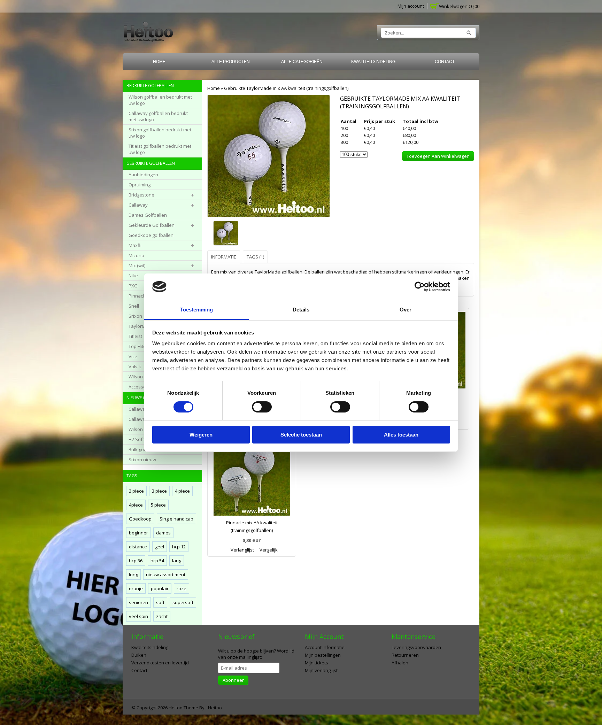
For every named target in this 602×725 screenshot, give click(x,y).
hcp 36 (135, 560)
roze (181, 588)
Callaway (138, 205)
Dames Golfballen (148, 215)
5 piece (158, 505)
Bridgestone (141, 195)
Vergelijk (268, 550)
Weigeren (201, 435)
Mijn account (411, 6)
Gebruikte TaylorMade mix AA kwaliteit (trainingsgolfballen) (286, 88)
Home (159, 61)
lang (176, 560)
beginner (138, 533)
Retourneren (405, 655)
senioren (138, 602)
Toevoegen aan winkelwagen (438, 156)
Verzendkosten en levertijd (160, 663)
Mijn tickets (316, 663)
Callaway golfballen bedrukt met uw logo (158, 116)
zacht (162, 616)
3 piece (159, 491)
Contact (445, 61)
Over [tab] (405, 310)
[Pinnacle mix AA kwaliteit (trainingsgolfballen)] (251, 479)
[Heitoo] (148, 33)
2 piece (136, 491)
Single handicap (176, 519)
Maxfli (135, 245)
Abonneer (233, 680)
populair (160, 588)
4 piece (182, 491)
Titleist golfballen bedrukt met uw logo (160, 149)
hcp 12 (179, 546)
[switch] (262, 406)
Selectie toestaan (301, 435)
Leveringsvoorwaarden (416, 647)
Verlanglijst (242, 550)
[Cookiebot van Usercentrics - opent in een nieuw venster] (419, 286)
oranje (136, 588)
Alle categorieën (302, 61)
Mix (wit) (137, 265)
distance (138, 546)
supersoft (182, 602)
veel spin (138, 616)
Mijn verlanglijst (321, 670)
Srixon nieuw (142, 459)
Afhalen (400, 663)
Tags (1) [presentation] (255, 257)
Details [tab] (301, 310)
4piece (136, 505)
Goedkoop (140, 519)
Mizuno (136, 255)
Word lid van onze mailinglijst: (256, 654)
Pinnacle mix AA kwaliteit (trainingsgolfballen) (252, 526)
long (133, 574)
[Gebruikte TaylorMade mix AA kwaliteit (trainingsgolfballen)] (227, 234)
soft (160, 602)
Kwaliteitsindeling (373, 61)
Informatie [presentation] (223, 257)
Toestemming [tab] (196, 310)
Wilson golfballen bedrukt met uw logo (160, 100)
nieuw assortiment (165, 574)
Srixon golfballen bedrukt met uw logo (160, 132)
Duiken (138, 655)
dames (163, 533)
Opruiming (139, 185)
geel (159, 546)
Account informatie (325, 647)
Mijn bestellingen (323, 655)
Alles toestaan (401, 435)
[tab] (224, 256)
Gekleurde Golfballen (152, 225)
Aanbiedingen (143, 174)
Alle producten (230, 61)
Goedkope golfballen (151, 235)
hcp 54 (157, 560)
